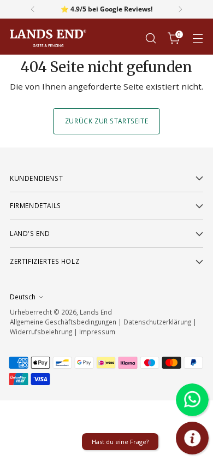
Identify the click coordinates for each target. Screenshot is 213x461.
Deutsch (23, 296)
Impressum (97, 331)
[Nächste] (180, 9)
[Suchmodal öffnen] (150, 38)
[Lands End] (48, 38)
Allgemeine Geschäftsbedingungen (63, 321)
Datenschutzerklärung (157, 321)
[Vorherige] (33, 9)
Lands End (96, 312)
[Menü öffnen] (197, 38)
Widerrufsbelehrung (41, 331)
